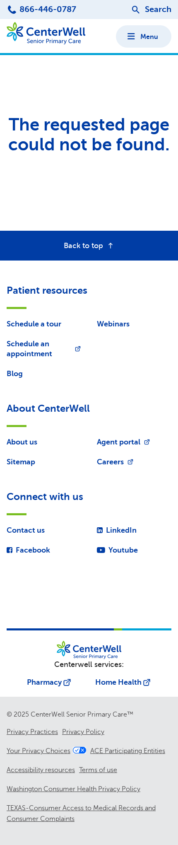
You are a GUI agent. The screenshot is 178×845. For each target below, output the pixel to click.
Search (158, 9)
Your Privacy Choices (38, 751)
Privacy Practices (32, 732)
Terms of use (98, 770)
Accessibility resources (41, 770)
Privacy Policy (83, 732)
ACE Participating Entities (127, 751)
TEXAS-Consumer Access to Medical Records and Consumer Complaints (81, 813)
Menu (149, 37)
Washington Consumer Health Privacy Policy (73, 789)
